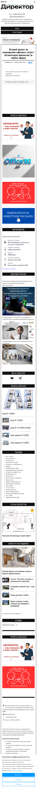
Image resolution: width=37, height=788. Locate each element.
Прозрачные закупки (13, 484)
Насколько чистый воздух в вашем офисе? (16, 535)
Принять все (18, 775)
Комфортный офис (12, 468)
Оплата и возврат (12, 753)
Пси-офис (9, 486)
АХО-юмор (9, 456)
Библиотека (10, 460)
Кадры (8, 466)
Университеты (11, 489)
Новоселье (9, 476)
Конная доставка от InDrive (19, 595)
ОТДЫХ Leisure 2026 (14, 249)
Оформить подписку (13, 75)
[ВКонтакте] (29, 62)
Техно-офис (10, 487)
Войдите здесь (24, 82)
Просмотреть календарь (9, 269)
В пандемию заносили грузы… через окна (22, 587)
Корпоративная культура (14, 470)
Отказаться (18, 784)
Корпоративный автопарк (15, 493)
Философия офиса (12, 491)
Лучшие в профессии (13, 472)
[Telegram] (31, 62)
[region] (18, 771)
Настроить (18, 779)
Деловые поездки (12, 462)
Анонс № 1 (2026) (16, 420)
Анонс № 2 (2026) (8, 413)
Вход (17, 28)
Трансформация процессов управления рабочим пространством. (17, 283)
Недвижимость (11, 474)
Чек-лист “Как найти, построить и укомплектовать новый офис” (21, 580)
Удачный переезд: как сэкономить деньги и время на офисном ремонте (17, 572)
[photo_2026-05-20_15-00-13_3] (18, 40)
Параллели (10, 480)
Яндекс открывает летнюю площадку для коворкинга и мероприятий (19, 603)
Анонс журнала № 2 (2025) (19, 443)
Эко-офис (9, 495)
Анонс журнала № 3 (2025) (19, 435)
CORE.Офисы (12, 255)
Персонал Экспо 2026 (14, 260)
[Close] (35, 756)
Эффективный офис (19, 62)
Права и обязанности (13, 482)
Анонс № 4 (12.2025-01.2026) (20, 428)
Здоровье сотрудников (14, 464)
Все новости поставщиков (11, 613)
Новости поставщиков (14, 478)
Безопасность (10, 458)
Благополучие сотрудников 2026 (18, 265)
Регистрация (17, 32)
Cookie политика (17, 770)
